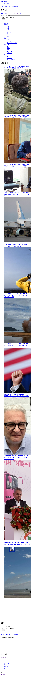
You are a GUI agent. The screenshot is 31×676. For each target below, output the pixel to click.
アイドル (9, 51)
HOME (6, 23)
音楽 (8, 48)
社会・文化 (10, 34)
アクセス (9, 56)
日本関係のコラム (12, 43)
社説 (8, 39)
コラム (9, 41)
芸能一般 (9, 53)
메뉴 (4, 674)
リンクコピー (7, 670)
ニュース (6, 26)
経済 (8, 29)
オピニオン (7, 38)
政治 (8, 28)
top (1, 674)
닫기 (19, 13)
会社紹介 (3, 634)
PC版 (11, 634)
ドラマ (9, 46)
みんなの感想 (11, 59)
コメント (9, 58)
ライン (6, 666)
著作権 (8, 634)
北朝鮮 (9, 33)
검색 (4, 19)
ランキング (7, 54)
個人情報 (15, 634)
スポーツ (9, 36)
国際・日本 (10, 31)
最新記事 (6, 24)
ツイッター (7, 663)
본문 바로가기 (5, 1)
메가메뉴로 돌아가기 (12, 13)
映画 (8, 49)
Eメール (6, 668)
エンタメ (6, 44)
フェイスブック (8, 665)
